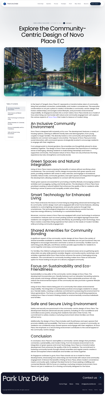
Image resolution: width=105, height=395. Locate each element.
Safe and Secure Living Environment (14, 133)
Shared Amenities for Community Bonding (16, 123)
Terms (96, 390)
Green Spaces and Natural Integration (14, 113)
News (71, 384)
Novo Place (53, 117)
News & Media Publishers (41, 23)
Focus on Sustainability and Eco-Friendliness (16, 128)
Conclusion (10, 137)
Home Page (63, 384)
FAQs (77, 384)
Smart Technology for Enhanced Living (16, 118)
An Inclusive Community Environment (14, 108)
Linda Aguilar (68, 23)
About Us (84, 390)
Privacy (91, 390)
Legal (100, 390)
